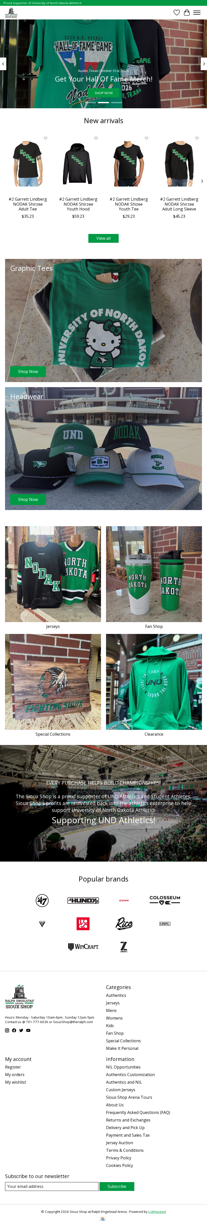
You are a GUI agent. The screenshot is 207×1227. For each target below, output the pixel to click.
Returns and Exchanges (128, 1120)
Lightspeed (157, 1211)
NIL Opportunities (123, 1067)
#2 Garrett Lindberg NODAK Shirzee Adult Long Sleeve (179, 203)
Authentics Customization (130, 1074)
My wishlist (15, 1082)
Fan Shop (154, 626)
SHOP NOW (104, 93)
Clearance (154, 734)
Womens (114, 1018)
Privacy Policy (118, 1158)
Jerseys (53, 626)
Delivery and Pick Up (125, 1127)
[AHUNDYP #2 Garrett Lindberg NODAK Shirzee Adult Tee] (27, 164)
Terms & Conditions (125, 1150)
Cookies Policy (119, 1165)
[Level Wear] (42, 924)
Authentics (116, 995)
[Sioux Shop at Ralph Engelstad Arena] (11, 12)
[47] (42, 901)
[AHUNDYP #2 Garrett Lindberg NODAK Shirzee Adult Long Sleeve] (179, 164)
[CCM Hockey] (124, 901)
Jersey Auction (119, 1142)
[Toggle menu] (197, 13)
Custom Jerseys (120, 1089)
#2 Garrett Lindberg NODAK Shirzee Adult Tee (28, 203)
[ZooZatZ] (124, 948)
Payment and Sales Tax (128, 1135)
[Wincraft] (83, 948)
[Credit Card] (102, 1219)
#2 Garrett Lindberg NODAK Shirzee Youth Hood (78, 203)
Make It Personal (122, 1048)
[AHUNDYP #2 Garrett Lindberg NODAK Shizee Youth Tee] (128, 164)
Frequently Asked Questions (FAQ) (138, 1112)
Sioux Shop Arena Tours (129, 1097)
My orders (14, 1074)
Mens (111, 1010)
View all (103, 238)
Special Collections (53, 734)
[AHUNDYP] (83, 901)
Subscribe (117, 1186)
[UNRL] (165, 924)
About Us (115, 1105)
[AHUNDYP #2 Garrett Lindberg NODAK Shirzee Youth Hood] (78, 164)
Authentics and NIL (124, 1082)
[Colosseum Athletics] (165, 901)
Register (13, 1067)
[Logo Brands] (83, 924)
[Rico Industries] (124, 924)
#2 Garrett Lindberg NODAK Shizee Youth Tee (129, 203)
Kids (110, 1025)
